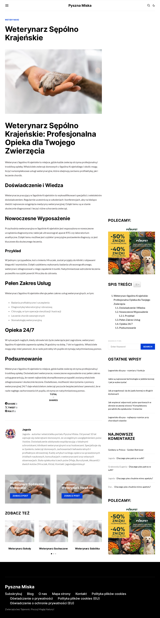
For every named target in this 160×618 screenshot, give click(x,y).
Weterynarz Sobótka (87, 548)
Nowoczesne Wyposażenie (133, 311)
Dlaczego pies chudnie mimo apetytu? (135, 478)
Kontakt (81, 594)
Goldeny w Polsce (116, 449)
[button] (153, 5)
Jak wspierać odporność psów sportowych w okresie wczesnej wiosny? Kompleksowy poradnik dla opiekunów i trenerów (129, 405)
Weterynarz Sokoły (19, 548)
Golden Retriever (135, 449)
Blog (30, 594)
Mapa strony (61, 594)
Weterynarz (12, 20)
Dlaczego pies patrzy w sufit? (130, 458)
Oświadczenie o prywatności (31, 598)
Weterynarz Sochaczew (53, 548)
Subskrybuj (13, 594)
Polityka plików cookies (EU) (79, 598)
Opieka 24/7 (126, 323)
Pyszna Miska (80, 5)
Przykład (129, 315)
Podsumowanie (127, 327)
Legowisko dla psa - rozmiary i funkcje (126, 370)
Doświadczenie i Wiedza (132, 307)
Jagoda (26, 429)
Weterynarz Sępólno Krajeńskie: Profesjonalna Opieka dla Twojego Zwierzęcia (132, 299)
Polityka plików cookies (109, 594)
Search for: (115, 341)
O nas (43, 594)
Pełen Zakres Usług (129, 319)
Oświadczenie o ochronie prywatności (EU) (42, 603)
